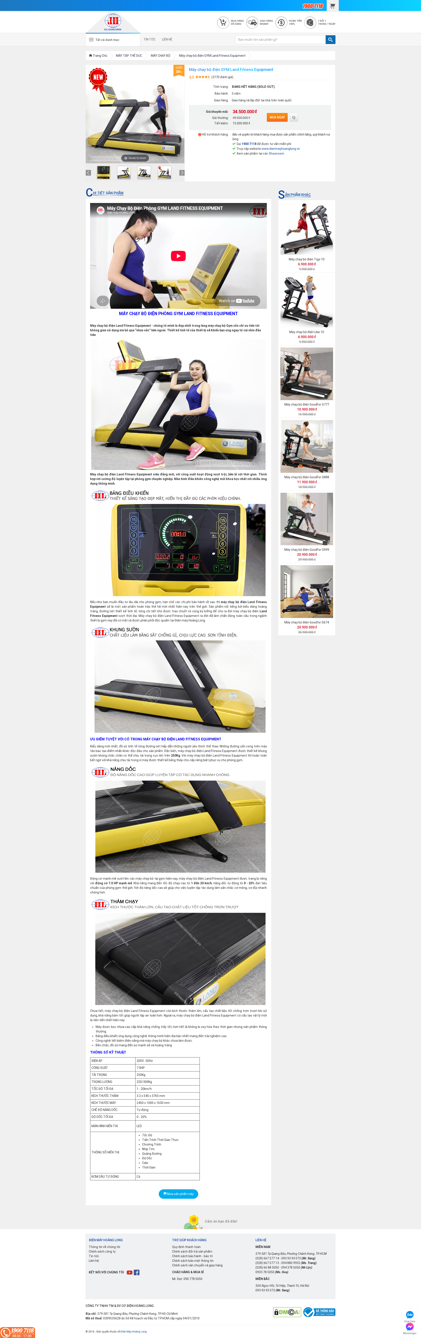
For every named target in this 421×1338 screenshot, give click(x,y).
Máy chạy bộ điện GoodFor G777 (306, 404)
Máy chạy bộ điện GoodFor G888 (306, 477)
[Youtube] (130, 1272)
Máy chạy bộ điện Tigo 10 (307, 259)
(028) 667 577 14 (267, 1258)
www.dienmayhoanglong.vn (281, 148)
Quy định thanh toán (186, 1247)
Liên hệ (94, 1260)
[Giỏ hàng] (333, 5)
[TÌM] (330, 39)
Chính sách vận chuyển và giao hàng (197, 1265)
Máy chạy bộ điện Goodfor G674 (306, 622)
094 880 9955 (290, 1263)
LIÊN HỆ (167, 39)
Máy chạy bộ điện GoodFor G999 (306, 549)
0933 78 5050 (264, 1272)
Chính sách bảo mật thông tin (193, 1260)
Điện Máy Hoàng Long (134, 1331)
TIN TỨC (149, 39)
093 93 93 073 (291, 1258)
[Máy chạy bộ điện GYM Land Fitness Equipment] (103, 172)
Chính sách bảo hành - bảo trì (192, 1256)
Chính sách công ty (102, 1251)
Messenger (409, 1332)
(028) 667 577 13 (267, 1263)
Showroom (276, 153)
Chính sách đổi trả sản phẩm (192, 1251)
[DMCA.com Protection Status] (287, 1312)
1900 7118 (249, 144)
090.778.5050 (193, 1279)
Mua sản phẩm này (180, 1194)
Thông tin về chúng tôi (104, 1247)
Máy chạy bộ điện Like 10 (306, 332)
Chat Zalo (409, 1321)
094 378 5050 (290, 1267)
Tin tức (94, 1256)
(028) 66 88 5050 (267, 1267)
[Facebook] (137, 1272)
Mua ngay (277, 117)
